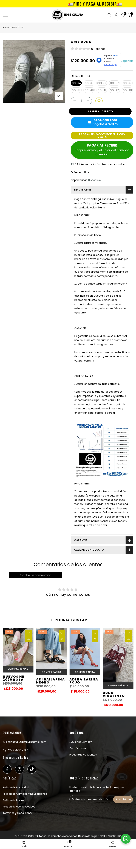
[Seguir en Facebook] (7, 769)
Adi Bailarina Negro (50, 681)
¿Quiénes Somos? (80, 742)
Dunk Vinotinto (114, 694)
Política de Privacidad (16, 787)
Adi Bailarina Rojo (83, 681)
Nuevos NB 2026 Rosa (13, 678)
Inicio (6, 27)
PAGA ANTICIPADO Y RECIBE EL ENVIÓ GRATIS (102, 136)
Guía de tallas (80, 172)
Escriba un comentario (35, 575)
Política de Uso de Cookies (19, 806)
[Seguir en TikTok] (31, 769)
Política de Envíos (13, 800)
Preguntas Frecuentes (83, 754)
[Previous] (6, 650)
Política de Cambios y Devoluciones (25, 794)
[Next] (129, 650)
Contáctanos (77, 748)
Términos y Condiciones (18, 813)
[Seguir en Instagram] (19, 769)
